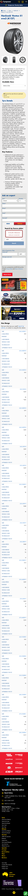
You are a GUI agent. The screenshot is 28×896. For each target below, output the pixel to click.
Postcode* (4, 218)
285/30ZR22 (22, 732)
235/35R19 (23, 523)
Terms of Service (19, 269)
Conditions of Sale (19, 889)
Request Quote (7, 274)
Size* (3, 198)
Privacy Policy (9, 269)
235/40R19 (23, 542)
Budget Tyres (5, 866)
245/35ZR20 (22, 637)
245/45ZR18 (22, 427)
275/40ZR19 (22, 617)
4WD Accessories (6, 836)
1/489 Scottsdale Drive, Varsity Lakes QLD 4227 (15, 797)
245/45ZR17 (22, 331)
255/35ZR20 (22, 675)
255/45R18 (23, 465)
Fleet (3, 854)
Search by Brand (6, 823)
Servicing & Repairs (6, 842)
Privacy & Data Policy (10, 889)
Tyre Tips (4, 827)
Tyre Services (5, 844)
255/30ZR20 (22, 656)
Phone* (4, 208)
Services (4, 834)
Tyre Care (4, 825)
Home (4, 10)
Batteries (4, 838)
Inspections (4, 840)
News (3, 856)
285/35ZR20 (22, 694)
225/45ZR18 (22, 370)
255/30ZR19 (22, 560)
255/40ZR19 (22, 579)
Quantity (21, 198)
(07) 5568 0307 (9, 800)
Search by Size (5, 821)
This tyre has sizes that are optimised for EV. (13, 95)
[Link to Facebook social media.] (14, 892)
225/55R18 (23, 389)
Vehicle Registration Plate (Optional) (8, 251)
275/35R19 (23, 599)
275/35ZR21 (22, 714)
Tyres (3, 817)
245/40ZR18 (22, 408)
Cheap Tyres (5, 868)
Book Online (5, 852)
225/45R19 (23, 503)
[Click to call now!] (19, 2)
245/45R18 (23, 446)
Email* (4, 213)
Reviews (4, 857)
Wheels (4, 829)
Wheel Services (5, 846)
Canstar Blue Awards (7, 864)
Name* (4, 203)
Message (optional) (7, 257)
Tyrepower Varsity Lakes (15, 5)
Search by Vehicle (6, 819)
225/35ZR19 (22, 484)
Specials (4, 848)
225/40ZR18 (22, 351)
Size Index (4, 863)
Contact (4, 850)
